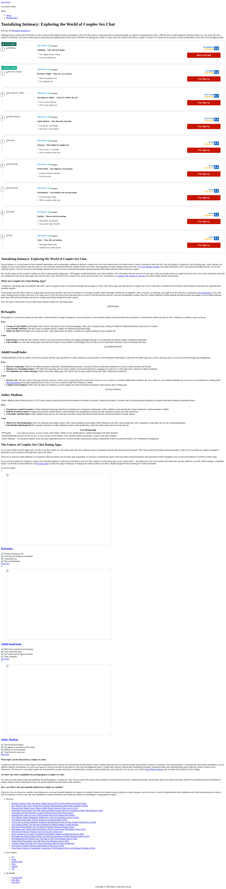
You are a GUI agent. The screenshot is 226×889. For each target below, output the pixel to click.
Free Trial (5, 563)
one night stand (204, 293)
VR (13, 869)
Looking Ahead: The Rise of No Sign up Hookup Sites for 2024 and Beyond (43, 843)
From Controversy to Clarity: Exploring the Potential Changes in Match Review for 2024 (48, 834)
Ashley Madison (9, 739)
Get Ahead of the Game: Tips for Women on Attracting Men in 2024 (39, 820)
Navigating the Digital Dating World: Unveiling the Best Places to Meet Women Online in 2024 (50, 836)
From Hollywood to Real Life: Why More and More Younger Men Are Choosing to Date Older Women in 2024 (57, 810)
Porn (13, 864)
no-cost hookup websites (149, 267)
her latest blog (43, 463)
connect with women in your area (131, 276)
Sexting (16, 30)
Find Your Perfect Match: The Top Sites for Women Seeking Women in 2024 (43, 827)
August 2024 (17, 877)
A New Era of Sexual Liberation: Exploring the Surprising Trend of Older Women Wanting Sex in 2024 (54, 822)
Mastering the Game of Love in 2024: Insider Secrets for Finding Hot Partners (43, 815)
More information (13, 382)
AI (13, 857)
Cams (14, 859)
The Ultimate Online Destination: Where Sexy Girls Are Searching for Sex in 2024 (45, 817)
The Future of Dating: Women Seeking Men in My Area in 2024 (38, 846)
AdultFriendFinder (11, 644)
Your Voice (5, 2)
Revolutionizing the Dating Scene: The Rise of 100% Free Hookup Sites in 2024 (44, 839)
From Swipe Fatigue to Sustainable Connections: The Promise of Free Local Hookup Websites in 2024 (53, 848)
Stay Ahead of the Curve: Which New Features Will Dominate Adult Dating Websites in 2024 (50, 806)
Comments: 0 (24, 30)
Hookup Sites (11, 18)
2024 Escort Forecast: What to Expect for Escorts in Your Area (37, 832)
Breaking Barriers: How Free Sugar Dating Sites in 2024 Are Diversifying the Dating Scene (49, 803)
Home (8, 15)
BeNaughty (7, 548)
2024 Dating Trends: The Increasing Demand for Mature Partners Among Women (45, 824)
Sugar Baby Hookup (154, 769)
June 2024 (16, 882)
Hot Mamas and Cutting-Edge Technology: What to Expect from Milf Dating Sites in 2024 (48, 829)
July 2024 (15, 880)
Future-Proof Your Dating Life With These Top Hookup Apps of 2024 (40, 841)
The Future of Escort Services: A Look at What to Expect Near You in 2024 (42, 813)
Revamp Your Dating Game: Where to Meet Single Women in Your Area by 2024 (45, 808)
